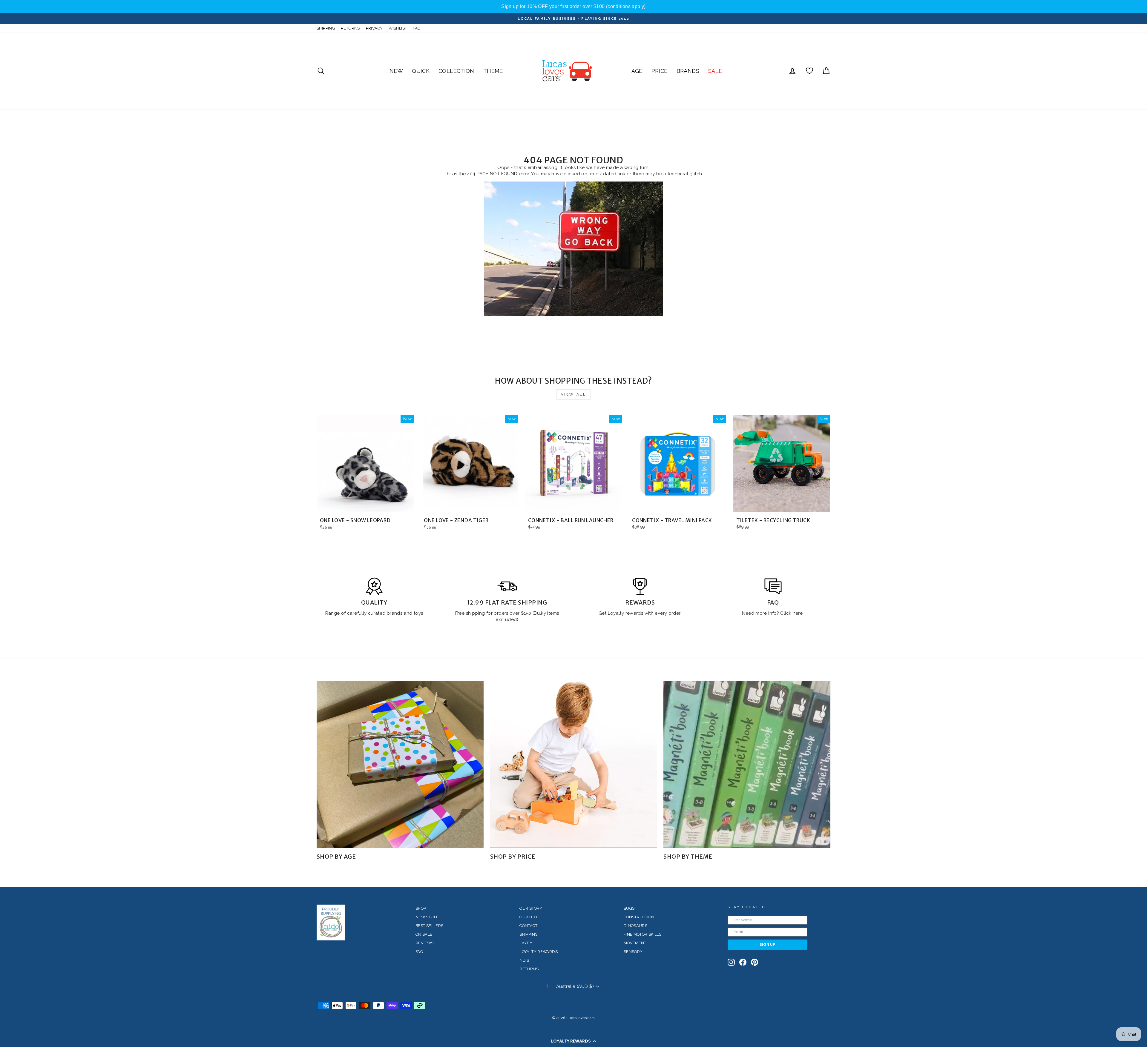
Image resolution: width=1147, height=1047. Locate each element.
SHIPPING (326, 28)
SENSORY (633, 951)
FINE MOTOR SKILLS (642, 934)
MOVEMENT (635, 943)
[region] (573, 6)
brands (395, 613)
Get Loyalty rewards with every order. (640, 613)
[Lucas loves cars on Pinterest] (754, 962)
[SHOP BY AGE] (400, 764)
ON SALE (424, 934)
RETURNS (350, 28)
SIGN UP (767, 944)
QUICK (421, 71)
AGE (636, 71)
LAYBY (525, 943)
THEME (493, 71)
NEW (396, 71)
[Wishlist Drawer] (809, 70)
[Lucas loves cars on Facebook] (742, 962)
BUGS (629, 908)
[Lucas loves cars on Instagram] (731, 962)
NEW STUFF (426, 917)
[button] (573, 1041)
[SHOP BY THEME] (746, 764)
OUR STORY (530, 908)
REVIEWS (424, 943)
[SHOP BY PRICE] (573, 764)
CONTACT (528, 925)
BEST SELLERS (429, 925)
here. (797, 613)
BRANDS (688, 71)
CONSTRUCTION (639, 917)
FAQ (416, 28)
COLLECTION (456, 71)
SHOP (420, 908)
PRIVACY (374, 28)
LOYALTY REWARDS (538, 951)
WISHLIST (398, 28)
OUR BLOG (529, 917)
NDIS (524, 960)
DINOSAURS (635, 925)
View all (573, 394)
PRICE (659, 71)
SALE (715, 71)
